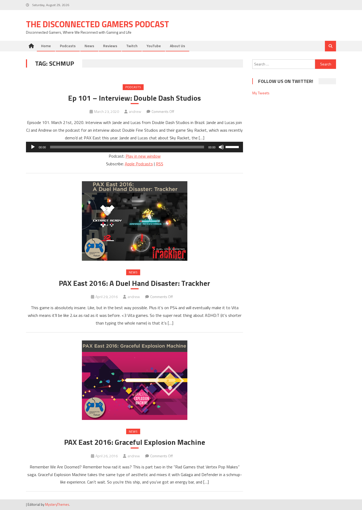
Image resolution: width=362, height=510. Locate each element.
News (89, 45)
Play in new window (143, 156)
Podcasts (68, 45)
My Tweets (261, 93)
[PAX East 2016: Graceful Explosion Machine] (134, 380)
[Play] (33, 147)
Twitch (132, 45)
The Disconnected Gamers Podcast (97, 24)
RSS (159, 164)
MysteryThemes (57, 504)
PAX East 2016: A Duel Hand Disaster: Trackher (134, 283)
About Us (177, 45)
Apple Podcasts (139, 164)
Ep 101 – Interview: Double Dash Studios (134, 98)
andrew (135, 111)
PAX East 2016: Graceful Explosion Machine (134, 442)
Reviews (110, 45)
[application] (134, 147)
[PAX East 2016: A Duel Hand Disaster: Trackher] (134, 221)
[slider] (233, 146)
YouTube (154, 45)
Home (46, 45)
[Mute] (221, 147)
